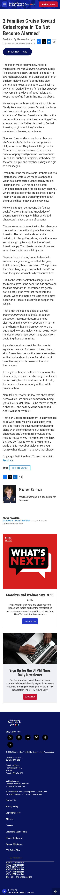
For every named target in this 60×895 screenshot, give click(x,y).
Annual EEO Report (14, 844)
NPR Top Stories (19, 468)
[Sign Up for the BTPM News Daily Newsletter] (30, 648)
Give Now (49, 4)
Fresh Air (8, 460)
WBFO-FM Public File (15, 869)
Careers (9, 825)
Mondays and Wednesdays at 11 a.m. (30, 597)
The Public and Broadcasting (19, 877)
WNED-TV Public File (15, 862)
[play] (4, 891)
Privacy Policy (12, 806)
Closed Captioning (14, 838)
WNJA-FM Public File (15, 867)
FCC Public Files (13, 850)
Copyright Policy (13, 813)
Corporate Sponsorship (16, 832)
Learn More (30, 621)
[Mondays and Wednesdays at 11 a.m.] (30, 561)
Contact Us (11, 800)
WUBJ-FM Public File (15, 874)
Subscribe (30, 696)
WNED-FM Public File (15, 865)
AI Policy (10, 819)
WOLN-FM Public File (15, 872)
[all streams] (56, 891)
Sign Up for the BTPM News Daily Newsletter (30, 672)
